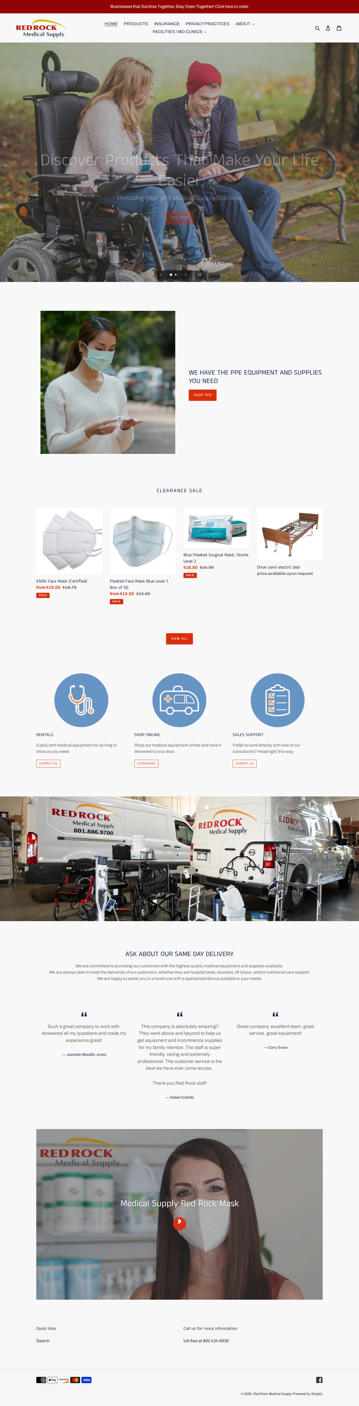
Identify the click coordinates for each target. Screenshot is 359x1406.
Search (43, 1341)
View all (179, 638)
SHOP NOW (179, 192)
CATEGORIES (146, 763)
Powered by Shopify (308, 1394)
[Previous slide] (161, 275)
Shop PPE (203, 395)
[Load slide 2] (176, 275)
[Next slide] (186, 275)
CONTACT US (48, 763)
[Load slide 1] (171, 275)
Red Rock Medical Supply (272, 1394)
